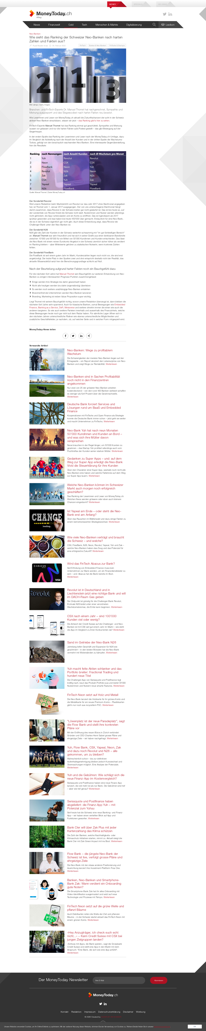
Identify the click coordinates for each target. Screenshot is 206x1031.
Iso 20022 (162, 4)
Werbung (140, 1011)
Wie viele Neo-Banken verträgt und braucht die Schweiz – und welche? (95, 539)
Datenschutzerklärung (109, 1011)
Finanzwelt (54, 24)
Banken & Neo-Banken (97, 45)
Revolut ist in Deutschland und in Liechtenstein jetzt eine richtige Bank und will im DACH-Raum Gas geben (96, 593)
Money (112, 4)
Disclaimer (128, 1011)
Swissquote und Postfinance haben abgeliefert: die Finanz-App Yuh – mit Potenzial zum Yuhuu (91, 804)
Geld (70, 24)
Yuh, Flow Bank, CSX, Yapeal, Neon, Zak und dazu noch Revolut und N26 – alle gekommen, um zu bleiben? (94, 751)
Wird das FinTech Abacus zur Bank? (91, 563)
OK (195, 1026)
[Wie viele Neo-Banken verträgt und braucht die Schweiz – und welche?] (46, 546)
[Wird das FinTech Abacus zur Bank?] (46, 572)
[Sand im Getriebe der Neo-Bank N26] (46, 651)
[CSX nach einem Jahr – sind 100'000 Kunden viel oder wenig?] (46, 625)
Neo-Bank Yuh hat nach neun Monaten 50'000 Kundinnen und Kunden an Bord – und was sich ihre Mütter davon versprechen (94, 436)
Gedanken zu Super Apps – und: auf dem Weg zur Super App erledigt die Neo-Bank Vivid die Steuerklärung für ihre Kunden (95, 462)
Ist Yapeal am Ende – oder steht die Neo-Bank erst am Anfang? (94, 512)
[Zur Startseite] (103, 994)
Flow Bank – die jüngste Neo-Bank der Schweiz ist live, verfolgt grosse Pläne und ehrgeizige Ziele (94, 857)
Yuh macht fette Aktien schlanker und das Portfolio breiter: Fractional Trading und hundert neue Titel (94, 672)
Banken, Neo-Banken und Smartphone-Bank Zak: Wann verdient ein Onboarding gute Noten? (94, 883)
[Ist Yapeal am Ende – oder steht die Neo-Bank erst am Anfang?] (46, 520)
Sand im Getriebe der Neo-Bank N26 (91, 642)
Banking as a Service (48, 307)
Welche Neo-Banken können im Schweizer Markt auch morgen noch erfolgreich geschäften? (95, 488)
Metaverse (70, 307)
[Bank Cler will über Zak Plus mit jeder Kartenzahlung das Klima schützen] (46, 836)
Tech (84, 24)
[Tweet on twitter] (73, 336)
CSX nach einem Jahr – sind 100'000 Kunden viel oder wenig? (91, 617)
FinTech (82, 45)
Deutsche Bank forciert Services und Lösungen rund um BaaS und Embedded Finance (94, 407)
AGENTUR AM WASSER (111, 1017)
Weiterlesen (111, 364)
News (37, 24)
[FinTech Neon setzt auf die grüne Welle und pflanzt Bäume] (46, 915)
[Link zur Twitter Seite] (165, 14)
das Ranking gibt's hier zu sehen (93, 120)
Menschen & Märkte (107, 24)
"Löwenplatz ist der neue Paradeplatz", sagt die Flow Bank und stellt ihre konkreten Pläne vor (96, 724)
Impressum (90, 1011)
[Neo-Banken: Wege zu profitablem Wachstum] (46, 359)
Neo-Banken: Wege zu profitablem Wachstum (90, 352)
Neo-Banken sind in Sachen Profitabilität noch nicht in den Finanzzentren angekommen (93, 380)
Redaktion (76, 1011)
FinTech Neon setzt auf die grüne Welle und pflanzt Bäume (95, 907)
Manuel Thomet (67, 274)
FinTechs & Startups (117, 45)
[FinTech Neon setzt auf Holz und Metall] (46, 704)
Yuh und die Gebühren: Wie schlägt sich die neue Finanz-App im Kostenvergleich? (95, 776)
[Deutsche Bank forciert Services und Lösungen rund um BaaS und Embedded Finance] (46, 413)
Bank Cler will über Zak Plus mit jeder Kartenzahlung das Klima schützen (91, 829)
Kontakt (65, 1011)
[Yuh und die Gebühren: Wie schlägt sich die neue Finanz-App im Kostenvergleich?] (46, 784)
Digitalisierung (134, 24)
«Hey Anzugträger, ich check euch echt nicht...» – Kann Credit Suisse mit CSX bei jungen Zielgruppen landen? (94, 936)
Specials (138, 4)
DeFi (61, 307)
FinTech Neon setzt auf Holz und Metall (92, 695)
